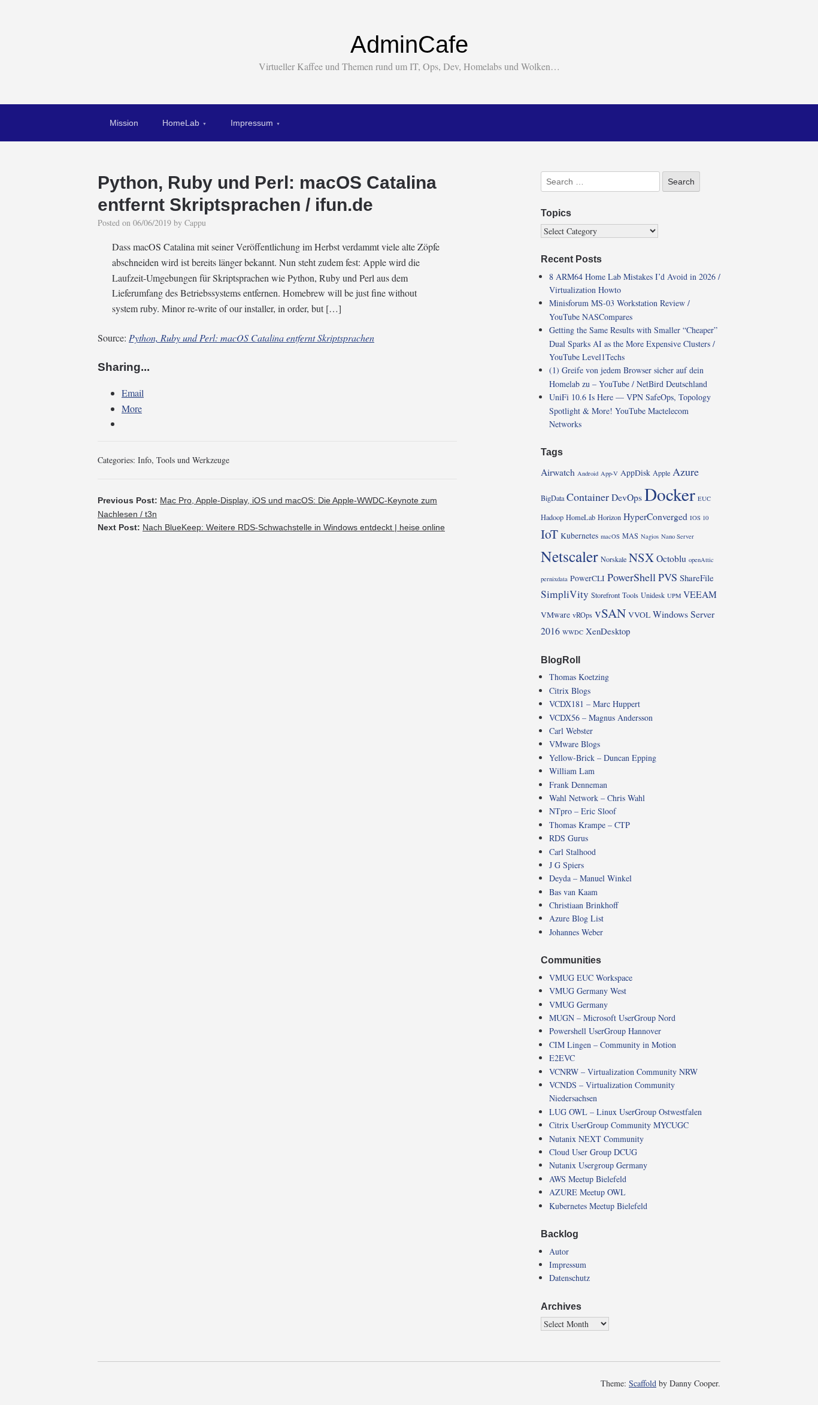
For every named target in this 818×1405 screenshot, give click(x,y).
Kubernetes (579, 535)
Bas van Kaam (573, 892)
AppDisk (635, 472)
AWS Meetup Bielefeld (587, 1179)
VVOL (639, 614)
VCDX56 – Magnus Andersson (601, 717)
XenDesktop (608, 631)
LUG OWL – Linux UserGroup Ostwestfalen (625, 1111)
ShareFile (697, 578)
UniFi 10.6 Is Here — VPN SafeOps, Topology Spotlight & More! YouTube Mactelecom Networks (630, 410)
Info (145, 460)
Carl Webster (571, 730)
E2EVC (562, 1057)
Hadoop (552, 517)
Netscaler (569, 556)
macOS (610, 536)
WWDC (572, 632)
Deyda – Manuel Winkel (590, 878)
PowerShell (631, 577)
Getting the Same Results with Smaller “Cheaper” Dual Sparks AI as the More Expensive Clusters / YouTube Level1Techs (633, 343)
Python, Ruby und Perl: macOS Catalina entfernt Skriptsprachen (251, 337)
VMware (555, 614)
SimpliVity (565, 594)
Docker (669, 494)
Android (587, 473)
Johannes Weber (576, 932)
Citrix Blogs (569, 690)
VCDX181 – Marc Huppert (594, 703)
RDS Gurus (568, 838)
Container (587, 497)
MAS (630, 535)
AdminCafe (409, 44)
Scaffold (642, 1383)
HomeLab (180, 123)
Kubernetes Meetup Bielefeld (598, 1205)
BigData (552, 498)
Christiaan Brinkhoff (583, 905)
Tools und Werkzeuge (192, 460)
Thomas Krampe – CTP (589, 824)
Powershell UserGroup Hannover (605, 1031)
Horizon (609, 517)
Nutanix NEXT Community (596, 1138)
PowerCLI (587, 578)
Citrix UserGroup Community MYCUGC (619, 1125)
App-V (609, 473)
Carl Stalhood (572, 851)
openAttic (701, 559)
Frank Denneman (578, 784)
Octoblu (671, 558)
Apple (661, 473)
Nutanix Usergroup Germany (598, 1165)
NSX (641, 557)
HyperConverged (655, 516)
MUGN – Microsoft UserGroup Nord (612, 1017)
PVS (667, 577)
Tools (630, 595)
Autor (559, 1251)
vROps (582, 615)
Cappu (195, 222)
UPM (674, 595)
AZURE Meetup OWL (587, 1192)
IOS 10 (699, 517)
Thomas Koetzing (579, 676)
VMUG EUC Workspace (590, 977)
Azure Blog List (576, 918)
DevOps (626, 497)
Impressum (252, 123)
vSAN (610, 613)
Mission (124, 123)
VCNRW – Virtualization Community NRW (623, 1071)
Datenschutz (569, 1277)
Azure (685, 471)
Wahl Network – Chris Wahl (597, 797)
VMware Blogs (574, 744)
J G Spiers (566, 865)
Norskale (613, 559)
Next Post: (271, 527)
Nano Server (677, 536)
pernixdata (554, 579)
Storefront (605, 595)
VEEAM (700, 594)
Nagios (650, 536)
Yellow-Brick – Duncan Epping (602, 757)
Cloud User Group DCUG (593, 1152)
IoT (549, 533)
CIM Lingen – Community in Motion (612, 1044)
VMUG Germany (578, 1004)
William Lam (572, 770)
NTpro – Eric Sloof (582, 811)
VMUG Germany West (587, 990)
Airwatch (558, 472)
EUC (704, 498)
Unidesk (653, 595)
